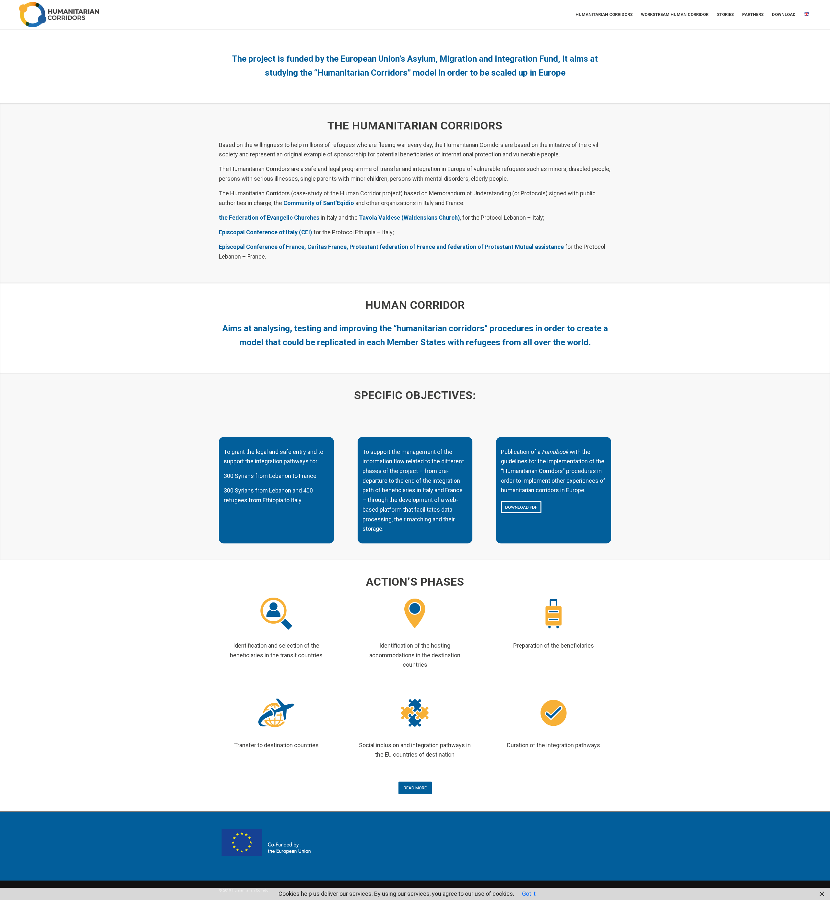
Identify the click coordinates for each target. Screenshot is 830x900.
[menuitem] (604, 14)
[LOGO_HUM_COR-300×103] (59, 14)
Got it (529, 893)
